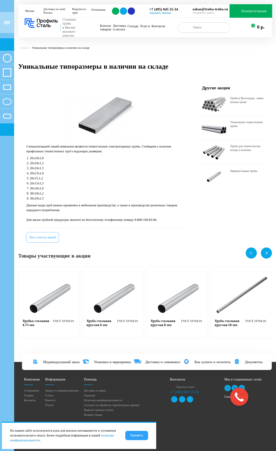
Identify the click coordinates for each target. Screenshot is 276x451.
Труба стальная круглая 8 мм (163, 323)
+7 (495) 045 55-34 (163, 9)
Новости (50, 400)
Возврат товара (93, 414)
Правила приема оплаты (98, 410)
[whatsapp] (115, 11)
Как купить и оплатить (213, 362)
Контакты (158, 26)
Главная (24, 47)
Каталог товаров (105, 27)
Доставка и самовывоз (162, 362)
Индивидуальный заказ (61, 362)
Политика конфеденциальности (103, 400)
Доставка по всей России (54, 11)
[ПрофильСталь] (41, 23)
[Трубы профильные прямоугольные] (7, 87)
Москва (29, 10)
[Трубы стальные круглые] (7, 58)
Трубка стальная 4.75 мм (35, 323)
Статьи (49, 395)
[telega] (123, 11)
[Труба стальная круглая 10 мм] (242, 296)
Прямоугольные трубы (243, 171)
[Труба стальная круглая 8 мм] (178, 296)
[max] (131, 11)
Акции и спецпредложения (61, 390)
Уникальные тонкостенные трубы (246, 124)
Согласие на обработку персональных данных (111, 405)
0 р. (260, 27)
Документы (254, 362)
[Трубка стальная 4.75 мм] (49, 296)
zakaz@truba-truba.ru (210, 9)
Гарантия (89, 395)
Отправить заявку (203, 12)
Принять (136, 435)
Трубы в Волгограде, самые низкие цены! (246, 100)
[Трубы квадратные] (7, 72)
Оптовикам (98, 9)
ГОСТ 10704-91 (63, 321)
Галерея (28, 395)
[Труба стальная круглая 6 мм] (113, 296)
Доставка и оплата (119, 27)
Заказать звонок (160, 13)
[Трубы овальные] (7, 101)
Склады (132, 26)
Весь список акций (42, 237)
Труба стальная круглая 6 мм (98, 323)
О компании (31, 390)
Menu (7, 22)
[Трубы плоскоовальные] (7, 116)
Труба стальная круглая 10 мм (227, 323)
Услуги (145, 26)
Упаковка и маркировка (112, 362)
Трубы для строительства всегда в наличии (245, 148)
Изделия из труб (79, 11)
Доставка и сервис (95, 390)
